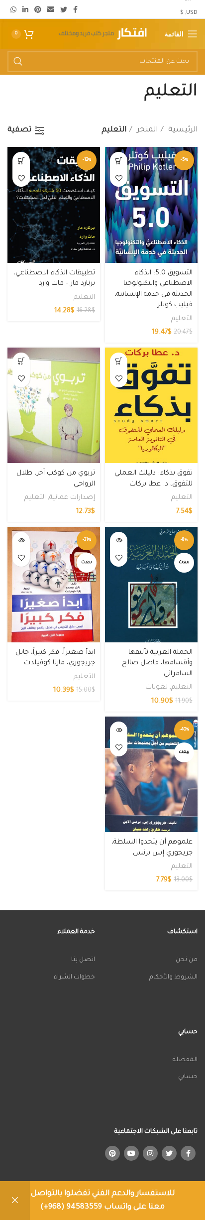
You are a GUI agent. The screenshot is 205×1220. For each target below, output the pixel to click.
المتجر (146, 130)
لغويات (156, 687)
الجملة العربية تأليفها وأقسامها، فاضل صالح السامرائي (157, 663)
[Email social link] (50, 9)
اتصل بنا (83, 960)
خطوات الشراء (74, 977)
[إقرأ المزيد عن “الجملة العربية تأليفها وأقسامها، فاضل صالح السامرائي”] (118, 540)
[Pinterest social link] (37, 9)
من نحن (187, 960)
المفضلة (185, 1060)
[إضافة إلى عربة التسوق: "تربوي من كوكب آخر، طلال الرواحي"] (21, 361)
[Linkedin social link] (25, 9)
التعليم (182, 319)
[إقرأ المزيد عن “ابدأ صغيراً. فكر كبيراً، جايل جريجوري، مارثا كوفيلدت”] (21, 540)
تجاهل (15, 1200)
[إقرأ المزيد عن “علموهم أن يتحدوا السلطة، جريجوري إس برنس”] (118, 730)
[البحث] (17, 61)
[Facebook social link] (75, 9)
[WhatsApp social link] (13, 9)
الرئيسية (182, 130)
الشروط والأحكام (173, 977)
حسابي (188, 1077)
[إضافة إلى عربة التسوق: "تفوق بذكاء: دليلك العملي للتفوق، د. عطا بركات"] (118, 361)
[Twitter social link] (63, 9)
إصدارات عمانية (72, 497)
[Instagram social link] (150, 1153)
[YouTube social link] (131, 1153)
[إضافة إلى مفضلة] (118, 178)
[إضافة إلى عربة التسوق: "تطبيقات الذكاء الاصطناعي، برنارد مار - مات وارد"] (21, 160)
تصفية (19, 130)
